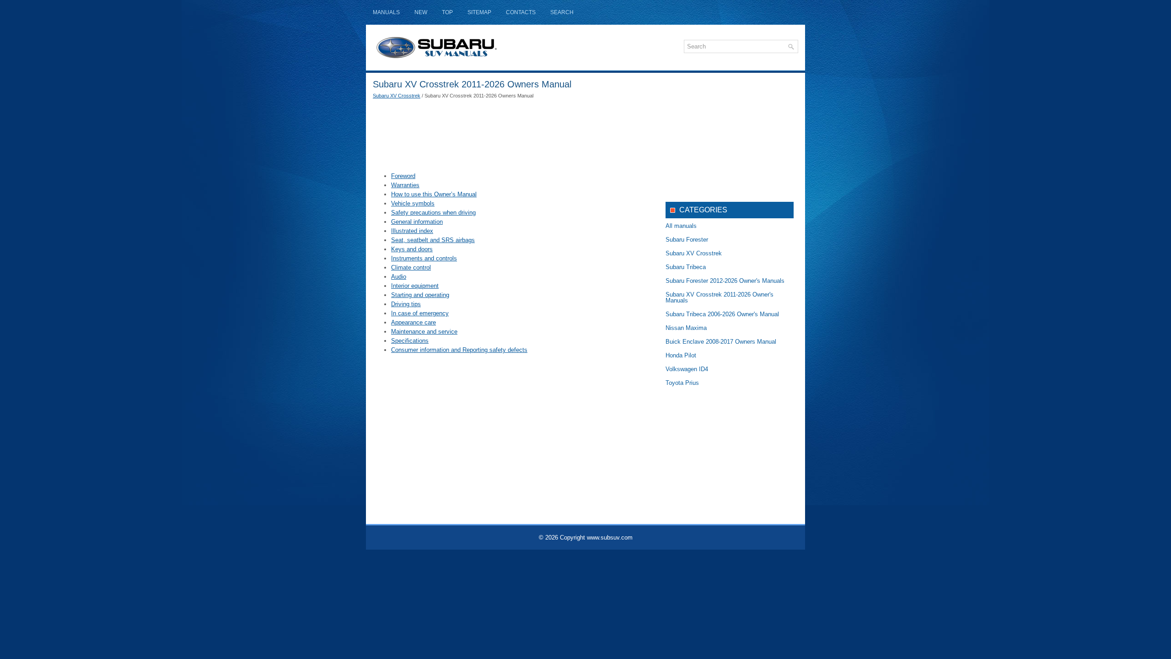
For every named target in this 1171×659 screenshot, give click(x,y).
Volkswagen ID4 (687, 369)
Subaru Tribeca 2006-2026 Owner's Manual (722, 314)
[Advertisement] (512, 135)
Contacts (521, 12)
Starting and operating (420, 295)
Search (562, 12)
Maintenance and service (424, 331)
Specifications (410, 340)
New (420, 12)
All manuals (681, 225)
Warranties (405, 185)
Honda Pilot (681, 355)
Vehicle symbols (413, 203)
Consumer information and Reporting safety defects (459, 349)
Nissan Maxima (686, 327)
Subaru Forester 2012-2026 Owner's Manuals (725, 280)
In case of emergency (420, 313)
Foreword (403, 176)
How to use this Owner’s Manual (434, 194)
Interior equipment (415, 285)
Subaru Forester (687, 239)
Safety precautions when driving (433, 212)
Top (447, 12)
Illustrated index (412, 230)
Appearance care (413, 322)
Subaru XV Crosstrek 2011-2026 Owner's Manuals (720, 297)
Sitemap (479, 12)
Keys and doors (412, 249)
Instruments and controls (424, 258)
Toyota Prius (682, 382)
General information (417, 221)
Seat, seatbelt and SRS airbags (433, 240)
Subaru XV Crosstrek (396, 95)
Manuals (386, 12)
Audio (398, 276)
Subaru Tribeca (686, 267)
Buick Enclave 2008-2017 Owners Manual (721, 341)
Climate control (411, 267)
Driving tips (406, 304)
